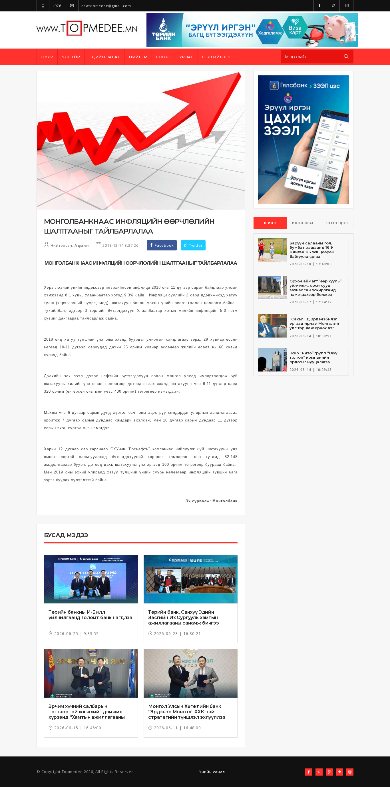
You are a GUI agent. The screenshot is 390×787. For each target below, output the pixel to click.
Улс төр (71, 57)
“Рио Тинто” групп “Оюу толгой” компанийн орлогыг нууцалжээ (313, 357)
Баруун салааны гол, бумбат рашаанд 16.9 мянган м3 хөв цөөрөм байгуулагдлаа (312, 250)
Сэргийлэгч (216, 57)
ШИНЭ (270, 223)
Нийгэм (138, 57)
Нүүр (47, 57)
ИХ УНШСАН (303, 223)
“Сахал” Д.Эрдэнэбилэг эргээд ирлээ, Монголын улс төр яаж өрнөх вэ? (314, 323)
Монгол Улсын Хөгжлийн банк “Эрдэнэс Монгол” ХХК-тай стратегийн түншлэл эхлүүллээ (187, 712)
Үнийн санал (212, 771)
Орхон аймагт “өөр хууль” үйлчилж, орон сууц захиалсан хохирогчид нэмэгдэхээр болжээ (315, 288)
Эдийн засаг (104, 57)
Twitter (195, 245)
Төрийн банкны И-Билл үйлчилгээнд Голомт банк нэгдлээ (90, 614)
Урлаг (186, 57)
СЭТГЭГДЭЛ (336, 223)
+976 (56, 5)
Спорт (163, 57)
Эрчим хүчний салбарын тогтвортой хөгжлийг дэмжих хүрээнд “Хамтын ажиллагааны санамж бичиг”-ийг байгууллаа (87, 715)
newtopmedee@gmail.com (105, 5)
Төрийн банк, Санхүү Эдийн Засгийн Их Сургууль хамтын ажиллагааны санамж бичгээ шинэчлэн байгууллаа (183, 620)
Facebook (164, 245)
